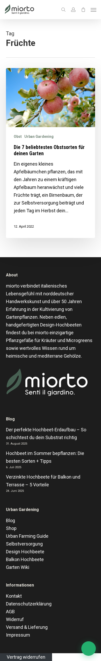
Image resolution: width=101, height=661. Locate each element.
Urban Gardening (39, 136)
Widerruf (15, 619)
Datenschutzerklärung (29, 604)
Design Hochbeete (25, 551)
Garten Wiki (17, 567)
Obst (18, 136)
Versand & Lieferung (27, 627)
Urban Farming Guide (27, 536)
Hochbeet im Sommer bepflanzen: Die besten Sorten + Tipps (45, 457)
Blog (10, 520)
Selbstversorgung (24, 544)
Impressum (18, 635)
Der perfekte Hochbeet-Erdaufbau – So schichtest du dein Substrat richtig (46, 433)
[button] (93, 9)
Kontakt (14, 596)
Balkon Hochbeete (25, 559)
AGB (10, 611)
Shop (11, 528)
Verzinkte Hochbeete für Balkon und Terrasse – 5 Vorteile (43, 480)
